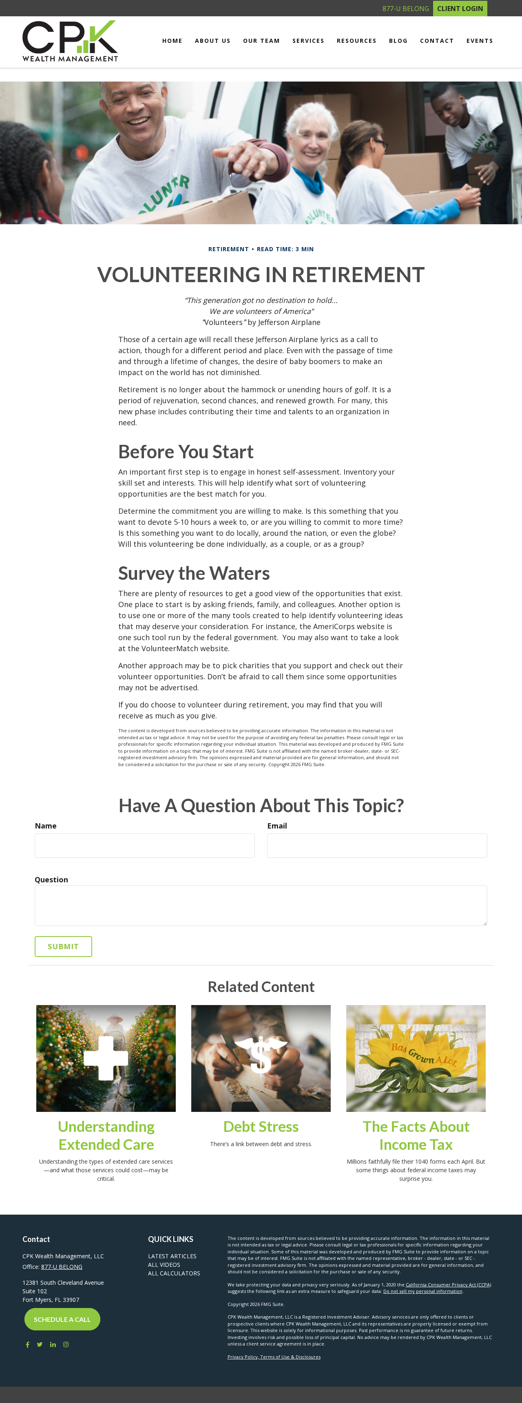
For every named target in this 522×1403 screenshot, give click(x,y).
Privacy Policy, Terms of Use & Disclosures (274, 1357)
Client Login (460, 8)
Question (51, 879)
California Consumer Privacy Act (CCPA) (448, 1284)
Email (277, 826)
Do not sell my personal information (422, 1291)
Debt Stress (261, 1126)
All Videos (164, 1264)
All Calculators (174, 1273)
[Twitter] (40, 1344)
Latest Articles (172, 1256)
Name (46, 826)
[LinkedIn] (53, 1344)
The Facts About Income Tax (416, 1135)
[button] (213, 41)
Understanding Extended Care (106, 1135)
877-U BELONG (406, 8)
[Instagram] (66, 1344)
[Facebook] (25, 1344)
